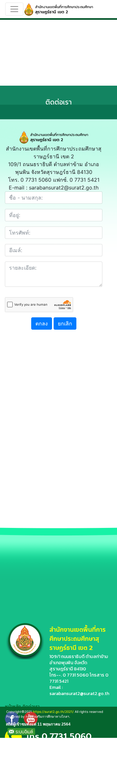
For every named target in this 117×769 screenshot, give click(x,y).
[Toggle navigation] (14, 9)
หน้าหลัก (13, 706)
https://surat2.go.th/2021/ (53, 712)
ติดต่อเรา (31, 706)
